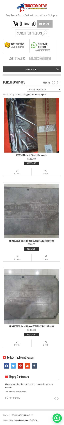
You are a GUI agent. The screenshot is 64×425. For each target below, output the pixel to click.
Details (17, 174)
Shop (12, 94)
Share (45, 174)
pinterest (49, 58)
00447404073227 (42, 50)
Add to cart (31, 163)
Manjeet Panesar (16, 395)
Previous (55, 396)
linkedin (45, 58)
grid (53, 82)
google (41, 58)
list (59, 82)
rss (34, 58)
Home (5, 94)
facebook (30, 58)
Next (57, 396)
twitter (37, 58)
